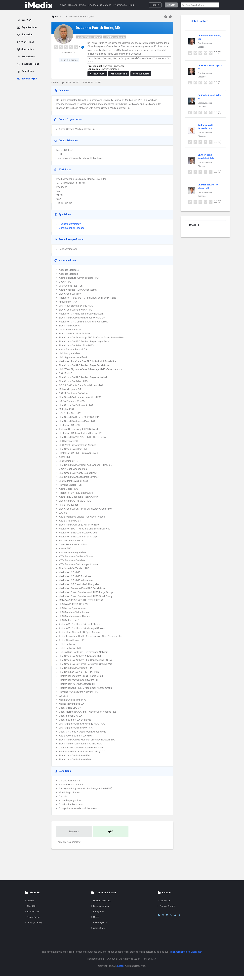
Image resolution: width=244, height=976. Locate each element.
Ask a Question (119, 73)
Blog (131, 5)
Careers (30, 900)
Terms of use (33, 911)
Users (96, 917)
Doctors (72, 5)
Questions (105, 5)
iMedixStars (99, 928)
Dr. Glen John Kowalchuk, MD (206, 156)
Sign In (155, 5)
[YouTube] (175, 915)
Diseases (93, 5)
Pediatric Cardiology (114, 37)
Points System (100, 922)
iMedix (120, 966)
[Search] (183, 4)
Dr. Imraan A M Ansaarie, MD (205, 127)
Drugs (82, 5)
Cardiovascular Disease (89, 37)
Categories (98, 911)
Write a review (141, 73)
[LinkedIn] (167, 915)
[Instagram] (163, 915)
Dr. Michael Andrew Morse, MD (208, 186)
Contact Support (167, 906)
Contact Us (165, 900)
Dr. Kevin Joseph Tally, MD (209, 97)
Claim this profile (69, 60)
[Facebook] (159, 915)
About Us (31, 906)
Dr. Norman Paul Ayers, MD (210, 67)
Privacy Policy (33, 917)
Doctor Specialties (102, 900)
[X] (171, 915)
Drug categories (101, 906)
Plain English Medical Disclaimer (185, 951)
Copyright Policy (34, 922)
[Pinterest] (179, 915)
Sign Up (171, 5)
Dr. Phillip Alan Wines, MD (209, 37)
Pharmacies (120, 5)
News (63, 5)
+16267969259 (97, 73)
